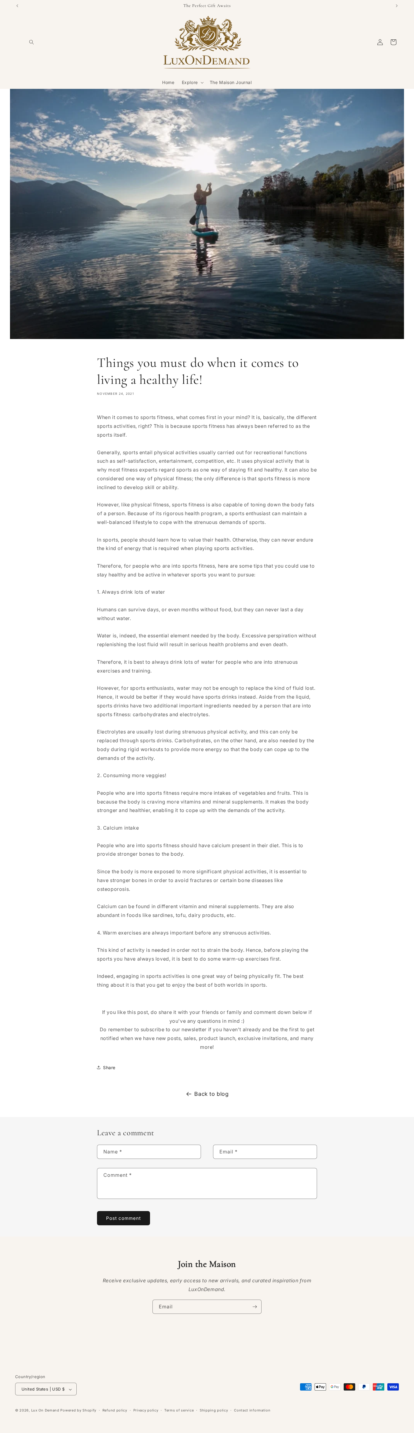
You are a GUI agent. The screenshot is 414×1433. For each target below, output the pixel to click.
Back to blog (211, 1094)
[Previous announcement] (17, 6)
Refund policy (114, 1410)
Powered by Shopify (78, 1410)
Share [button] (109, 1067)
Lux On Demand (45, 1410)
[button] (31, 42)
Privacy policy (146, 1410)
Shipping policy (214, 1410)
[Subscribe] (254, 1307)
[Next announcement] (396, 6)
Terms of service (179, 1410)
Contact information (252, 1410)
